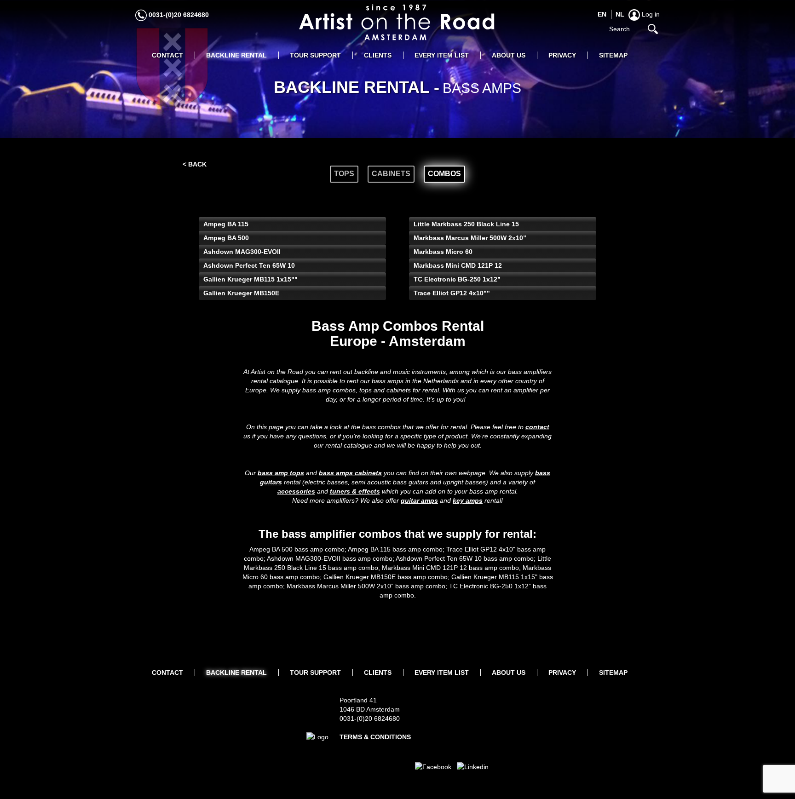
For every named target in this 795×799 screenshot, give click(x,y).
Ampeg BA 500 (226, 237)
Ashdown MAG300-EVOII (242, 251)
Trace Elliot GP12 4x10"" (452, 293)
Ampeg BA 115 (225, 224)
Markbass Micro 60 (443, 251)
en (602, 14)
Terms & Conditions (375, 737)
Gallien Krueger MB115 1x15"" (250, 279)
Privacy (562, 55)
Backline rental (236, 55)
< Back (195, 164)
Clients (378, 55)
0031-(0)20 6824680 (178, 14)
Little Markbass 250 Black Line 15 (466, 224)
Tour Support (315, 55)
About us (508, 55)
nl (620, 14)
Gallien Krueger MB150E (241, 293)
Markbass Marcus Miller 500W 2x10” (470, 237)
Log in (650, 14)
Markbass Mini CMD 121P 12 (458, 265)
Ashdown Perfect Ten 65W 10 (249, 265)
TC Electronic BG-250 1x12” (457, 279)
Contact (167, 55)
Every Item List (442, 55)
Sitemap (613, 55)
